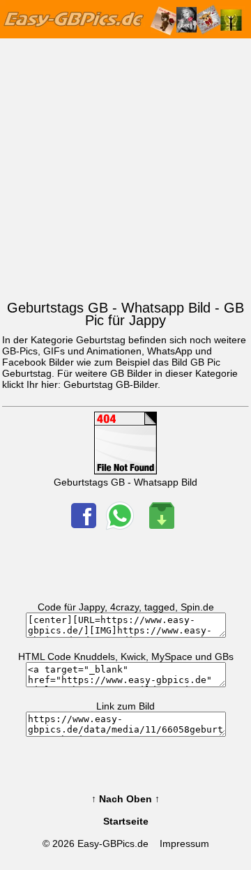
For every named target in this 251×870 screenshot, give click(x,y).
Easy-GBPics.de (113, 843)
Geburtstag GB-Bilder (110, 384)
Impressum (184, 843)
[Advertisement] (125, 166)
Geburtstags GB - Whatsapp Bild (125, 482)
